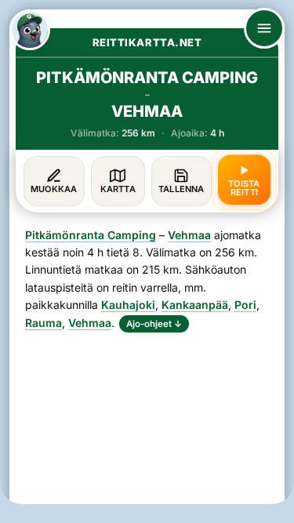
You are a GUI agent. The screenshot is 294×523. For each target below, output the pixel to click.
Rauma (43, 322)
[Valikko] (264, 28)
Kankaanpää (195, 304)
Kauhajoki (128, 304)
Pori (245, 304)
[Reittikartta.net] (29, 29)
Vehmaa (189, 235)
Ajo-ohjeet (154, 323)
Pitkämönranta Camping (90, 235)
